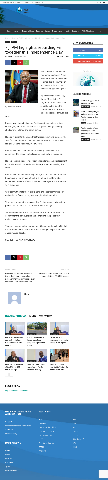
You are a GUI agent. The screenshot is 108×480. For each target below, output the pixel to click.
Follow (98, 56)
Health (67, 31)
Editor (10, 56)
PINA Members (88, 31)
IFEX (41, 439)
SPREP (41, 447)
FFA (74, 419)
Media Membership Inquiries (18, 425)
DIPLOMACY (32, 334)
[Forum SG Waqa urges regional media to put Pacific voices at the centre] (15, 328)
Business (39, 31)
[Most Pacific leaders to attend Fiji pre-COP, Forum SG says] (15, 355)
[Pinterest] (20, 62)
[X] (100, 2)
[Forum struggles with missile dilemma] (76, 102)
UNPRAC (42, 423)
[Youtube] (103, 2)
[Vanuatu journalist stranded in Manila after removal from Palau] (59, 355)
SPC (74, 427)
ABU (74, 443)
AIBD (75, 447)
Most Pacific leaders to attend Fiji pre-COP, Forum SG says (14, 367)
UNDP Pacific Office (47, 427)
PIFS (41, 419)
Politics (14, 42)
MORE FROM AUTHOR (41, 315)
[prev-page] (7, 374)
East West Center (46, 443)
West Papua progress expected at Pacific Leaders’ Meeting (36, 367)
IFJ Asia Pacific (79, 439)
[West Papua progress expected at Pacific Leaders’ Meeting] (37, 355)
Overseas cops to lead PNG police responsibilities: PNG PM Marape (54, 274)
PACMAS (42, 451)
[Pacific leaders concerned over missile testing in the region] (59, 328)
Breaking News (28, 31)
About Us (9, 429)
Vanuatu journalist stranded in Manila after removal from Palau (59, 367)
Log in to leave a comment (16, 390)
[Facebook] (97, 2)
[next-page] (11, 374)
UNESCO (76, 435)
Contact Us (39, 2)
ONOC (75, 431)
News (16, 31)
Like (99, 50)
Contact (8, 421)
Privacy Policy (11, 433)
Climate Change (11, 361)
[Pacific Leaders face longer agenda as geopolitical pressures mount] (37, 328)
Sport (47, 31)
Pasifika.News (11, 470)
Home (8, 31)
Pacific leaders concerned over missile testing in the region (59, 340)
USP (74, 423)
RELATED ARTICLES (16, 315)
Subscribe (97, 61)
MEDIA (8, 334)
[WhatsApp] (26, 62)
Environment (57, 31)
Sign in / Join (29, 2)
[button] (99, 31)
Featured (75, 31)
